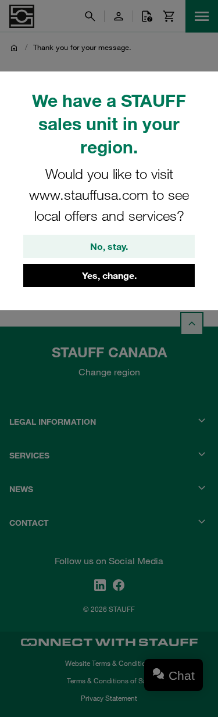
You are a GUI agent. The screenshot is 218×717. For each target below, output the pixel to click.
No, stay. (109, 246)
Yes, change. (109, 275)
